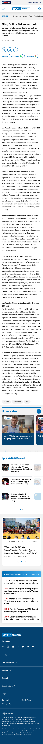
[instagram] (8, 646)
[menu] (3, 8)
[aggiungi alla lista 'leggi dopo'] (9, 49)
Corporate (5, 700)
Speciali (5, 678)
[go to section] (39, 411)
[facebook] (3, 646)
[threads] (28, 646)
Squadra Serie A (8, 686)
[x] (18, 646)
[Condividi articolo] (4, 49)
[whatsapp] (13, 646)
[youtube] (33, 646)
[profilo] (39, 8)
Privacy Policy (7, 704)
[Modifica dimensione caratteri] (15, 49)
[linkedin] (23, 646)
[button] (21, 8)
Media (4, 655)
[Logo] (21, 8)
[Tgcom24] (6, 2)
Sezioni (5, 670)
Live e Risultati (8, 662)
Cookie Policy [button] (26, 700)
